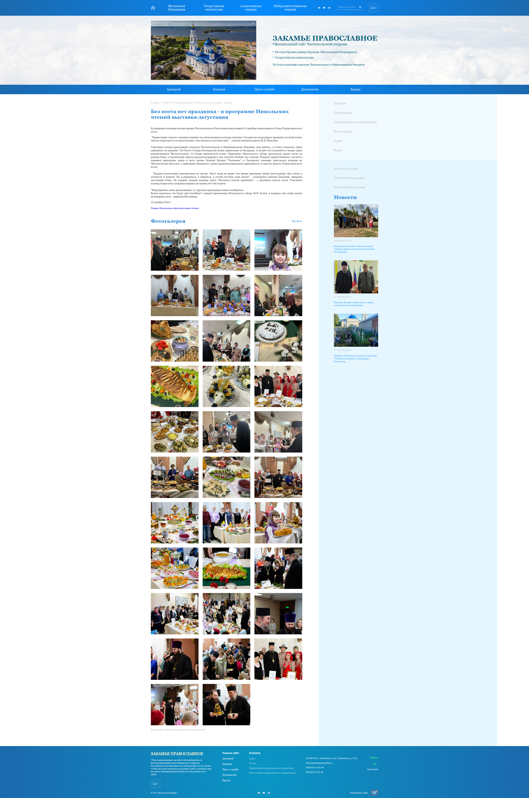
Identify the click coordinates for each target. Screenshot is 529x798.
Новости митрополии (349, 178)
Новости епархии (184, 102)
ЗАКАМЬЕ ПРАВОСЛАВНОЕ (325, 38)
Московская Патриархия (176, 7)
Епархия (219, 89)
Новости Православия (349, 187)
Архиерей (173, 89)
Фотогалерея (343, 131)
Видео (338, 150)
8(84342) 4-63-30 (315, 767)
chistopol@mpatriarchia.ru (319, 763)
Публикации (343, 112)
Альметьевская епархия (250, 7)
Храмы (355, 89)
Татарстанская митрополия (214, 7)
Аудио (338, 141)
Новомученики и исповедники (355, 122)
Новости (167, 102)
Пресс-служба (264, 89)
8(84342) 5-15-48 (314, 772)
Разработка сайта (359, 793)
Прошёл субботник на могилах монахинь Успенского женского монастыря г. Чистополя (355, 358)
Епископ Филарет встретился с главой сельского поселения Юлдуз (353, 304)
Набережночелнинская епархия (290, 7)
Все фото (297, 221)
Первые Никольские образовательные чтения (175, 208)
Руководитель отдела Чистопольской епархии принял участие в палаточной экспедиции (354, 249)
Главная (155, 102)
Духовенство (310, 89)
